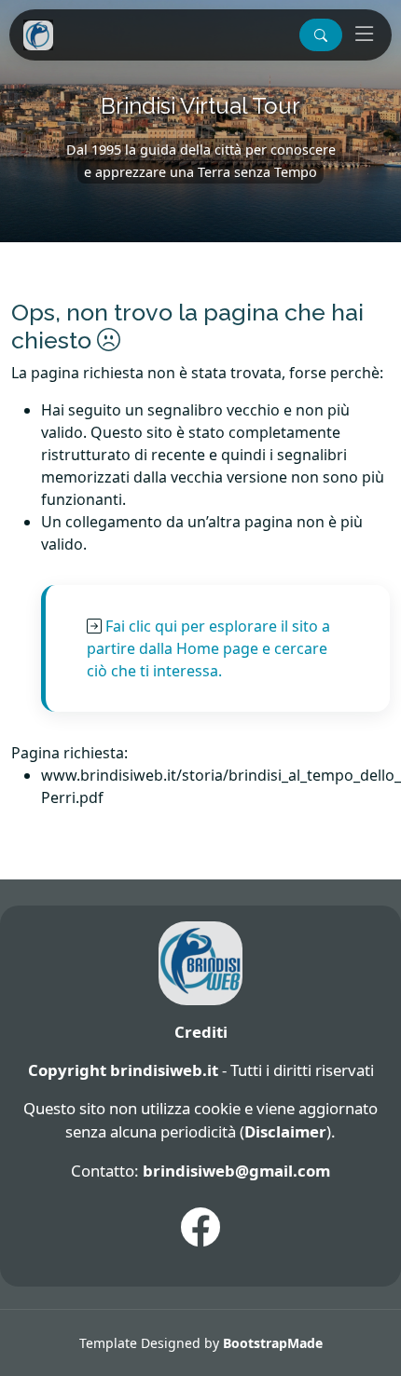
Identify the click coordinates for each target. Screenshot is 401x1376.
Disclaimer (285, 1131)
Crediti (201, 1031)
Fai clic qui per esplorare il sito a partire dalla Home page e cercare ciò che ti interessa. (208, 648)
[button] (320, 35)
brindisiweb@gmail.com (236, 1170)
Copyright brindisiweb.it (123, 1070)
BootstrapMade (273, 1343)
